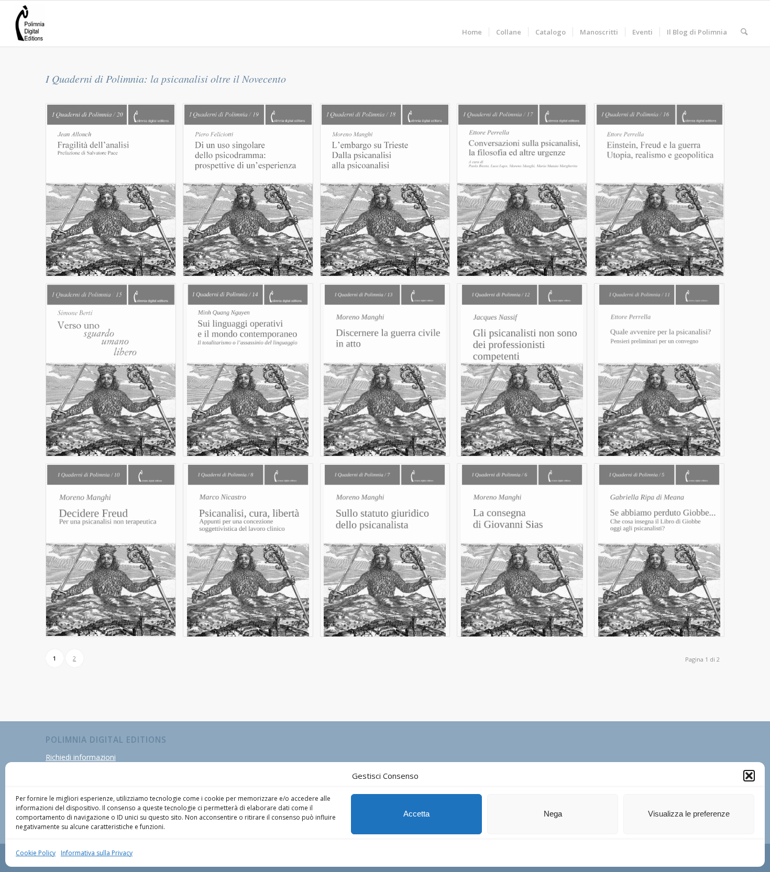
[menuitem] (472, 24)
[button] (749, 775)
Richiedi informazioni (81, 757)
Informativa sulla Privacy (97, 852)
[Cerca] (744, 24)
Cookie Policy (36, 852)
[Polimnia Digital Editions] (29, 24)
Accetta (416, 813)
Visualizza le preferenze (689, 813)
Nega (553, 813)
